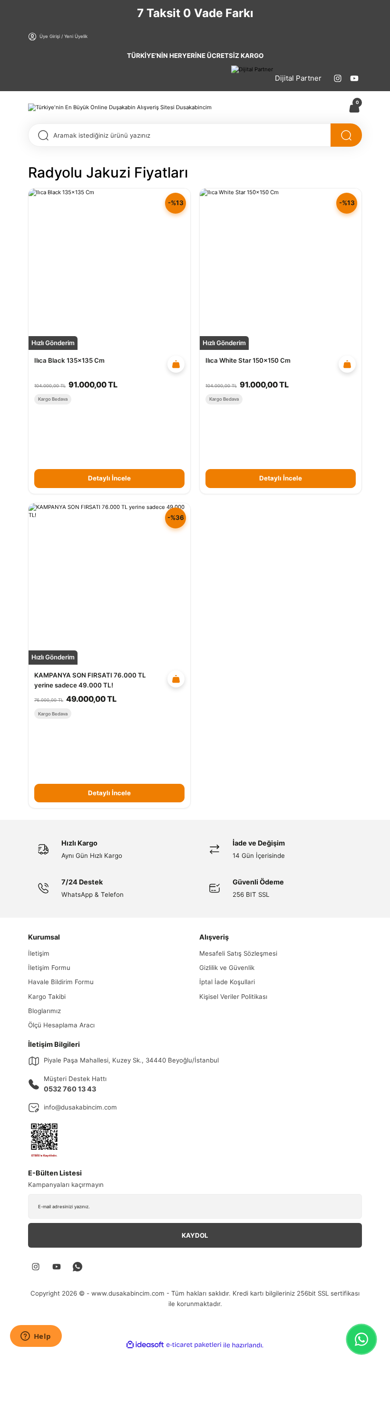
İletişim (38, 953)
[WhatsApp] (361, 1339)
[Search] (346, 135)
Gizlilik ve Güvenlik (226, 967)
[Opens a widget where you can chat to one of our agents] (36, 1337)
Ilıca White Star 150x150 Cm (248, 360)
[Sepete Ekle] (176, 364)
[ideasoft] (145, 1345)
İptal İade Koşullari (227, 982)
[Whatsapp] (77, 1266)
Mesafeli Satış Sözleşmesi (238, 953)
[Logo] (120, 107)
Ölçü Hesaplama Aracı (61, 1025)
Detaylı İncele (109, 478)
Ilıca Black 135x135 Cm (69, 360)
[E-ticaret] (194, 1345)
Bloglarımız (44, 1011)
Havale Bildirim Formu (61, 982)
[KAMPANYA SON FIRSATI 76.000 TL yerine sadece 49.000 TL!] (109, 584)
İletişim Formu (49, 967)
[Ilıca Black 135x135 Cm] (109, 269)
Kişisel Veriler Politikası (233, 996)
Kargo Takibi (47, 996)
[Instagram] (337, 78)
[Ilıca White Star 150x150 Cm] (280, 269)
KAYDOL (195, 1235)
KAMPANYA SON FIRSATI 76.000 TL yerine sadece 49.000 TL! (90, 680)
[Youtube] (354, 78)
